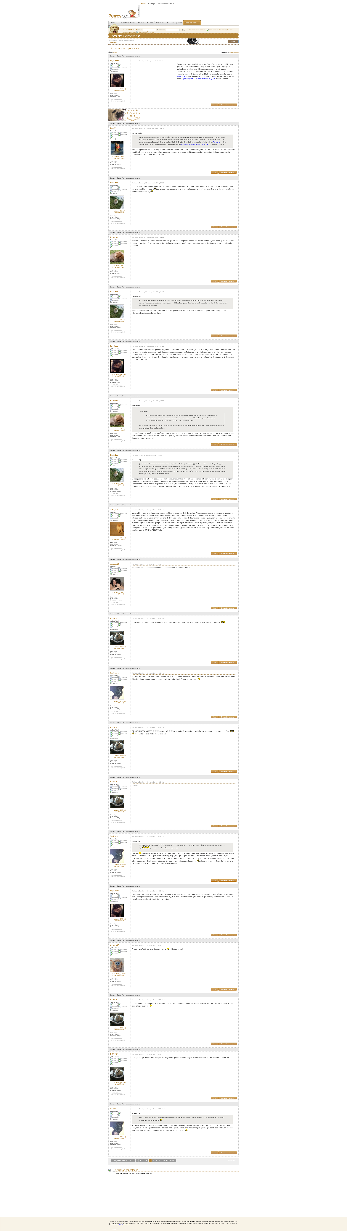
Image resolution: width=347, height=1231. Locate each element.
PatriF (113, 128)
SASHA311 (114, 673)
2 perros (119, 267)
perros (170, 4)
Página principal (112, 40)
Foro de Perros (192, 23)
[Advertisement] (189, 11)
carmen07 (114, 945)
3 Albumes (119, 538)
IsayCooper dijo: (137, 133)
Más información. (124, 1225)
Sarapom (114, 509)
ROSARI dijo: (136, 841)
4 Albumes (119, 89)
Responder (232, 47)
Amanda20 (114, 564)
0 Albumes (119, 156)
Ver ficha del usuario (116, 99)
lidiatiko (114, 183)
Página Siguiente (166, 1160)
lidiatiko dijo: (136, 405)
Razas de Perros (145, 23)
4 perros (119, 539)
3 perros (118, 90)
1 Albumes (119, 265)
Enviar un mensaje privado (118, 101)
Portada (114, 23)
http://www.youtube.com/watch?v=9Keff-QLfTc (198, 79)
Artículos (160, 23)
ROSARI (114, 618)
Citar (214, 105)
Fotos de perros (174, 23)
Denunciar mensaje (227, 105)
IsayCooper (114, 61)
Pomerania (131, 40)
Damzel (231, 52)
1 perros (119, 158)
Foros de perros (122, 40)
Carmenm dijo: (136, 296)
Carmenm (114, 237)
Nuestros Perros (128, 23)
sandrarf (236, 52)
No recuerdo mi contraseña (198, 29)
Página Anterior (121, 1160)
